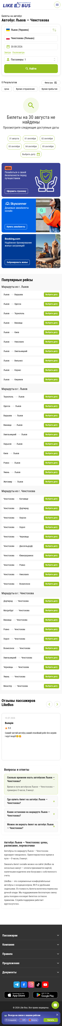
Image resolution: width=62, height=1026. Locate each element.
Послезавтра (18, 52)
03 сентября (14, 146)
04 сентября (31, 146)
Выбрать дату (28, 154)
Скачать (50, 1020)
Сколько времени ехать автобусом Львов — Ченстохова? (31, 779)
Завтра (7, 52)
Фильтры (49, 82)
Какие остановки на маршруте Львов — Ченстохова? (28, 814)
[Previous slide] (49, 704)
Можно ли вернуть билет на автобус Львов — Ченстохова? (30, 826)
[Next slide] (57, 704)
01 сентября (30, 138)
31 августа (14, 138)
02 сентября (47, 138)
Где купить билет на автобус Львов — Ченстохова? (27, 801)
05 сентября (48, 146)
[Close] (57, 1014)
